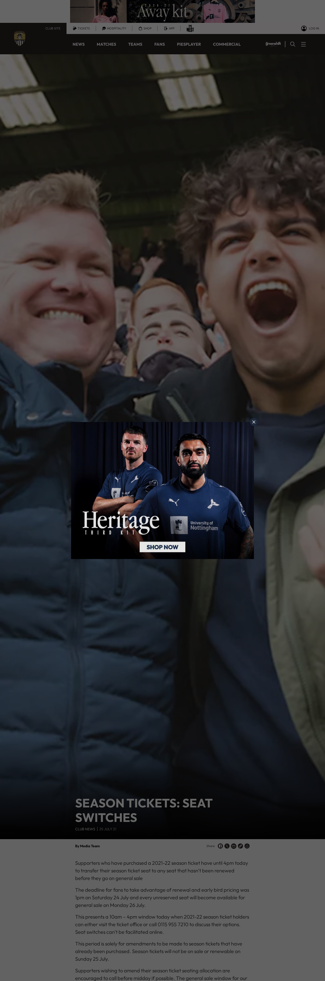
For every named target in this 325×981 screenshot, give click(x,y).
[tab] (254, 422)
